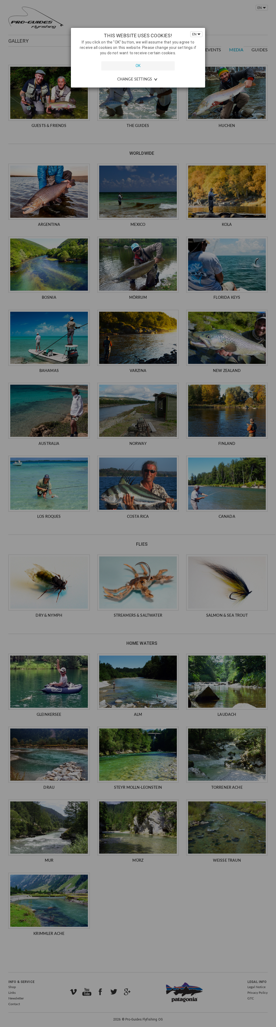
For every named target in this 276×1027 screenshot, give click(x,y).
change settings (134, 79)
